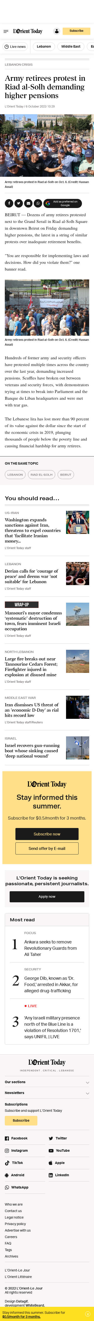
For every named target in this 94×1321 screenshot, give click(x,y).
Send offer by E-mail (47, 848)
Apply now (47, 896)
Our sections (15, 1082)
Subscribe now (47, 834)
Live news (17, 46)
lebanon (15, 474)
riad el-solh (42, 474)
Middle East (70, 46)
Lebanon (44, 46)
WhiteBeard (35, 1305)
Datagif (22, 1301)
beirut (65, 474)
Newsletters (14, 1093)
